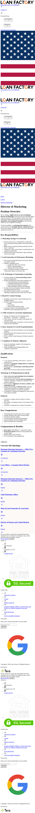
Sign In (3, 30)
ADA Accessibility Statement (12, 616)
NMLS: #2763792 (9, 603)
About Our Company (10, 595)
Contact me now (8, 553)
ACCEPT (12, 539)
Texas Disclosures (9, 612)
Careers (3, 199)
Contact (6, 599)
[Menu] (1, 189)
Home (2, 196)
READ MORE (5, 539)
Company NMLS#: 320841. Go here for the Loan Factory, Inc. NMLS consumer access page (17, 607)
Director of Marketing (6, 202)
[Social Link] (17, 661)
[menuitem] (8, 20)
